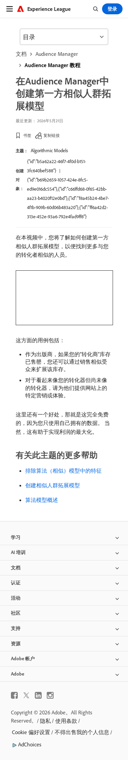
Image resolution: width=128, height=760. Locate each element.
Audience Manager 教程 (53, 65)
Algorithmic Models (49, 150)
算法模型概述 (41, 499)
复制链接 (51, 135)
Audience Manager (56, 53)
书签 (27, 135)
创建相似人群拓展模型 (52, 485)
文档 (21, 53)
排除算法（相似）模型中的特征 (63, 470)
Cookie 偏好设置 (31, 732)
